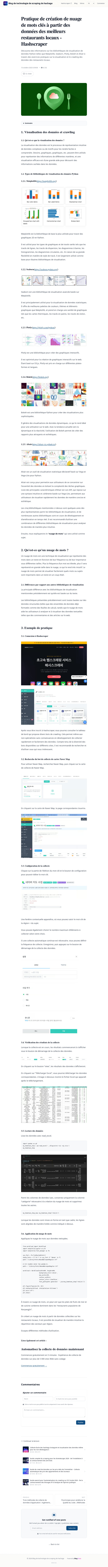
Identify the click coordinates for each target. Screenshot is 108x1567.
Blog (75, 3)
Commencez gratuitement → (34, 1365)
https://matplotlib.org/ (46, 181)
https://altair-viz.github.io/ (44, 444)
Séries (82, 3)
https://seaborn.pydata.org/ (46, 269)
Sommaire (28, 123)
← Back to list (54, 1544)
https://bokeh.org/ (40, 376)
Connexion (101, 3)
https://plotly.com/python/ (43, 327)
